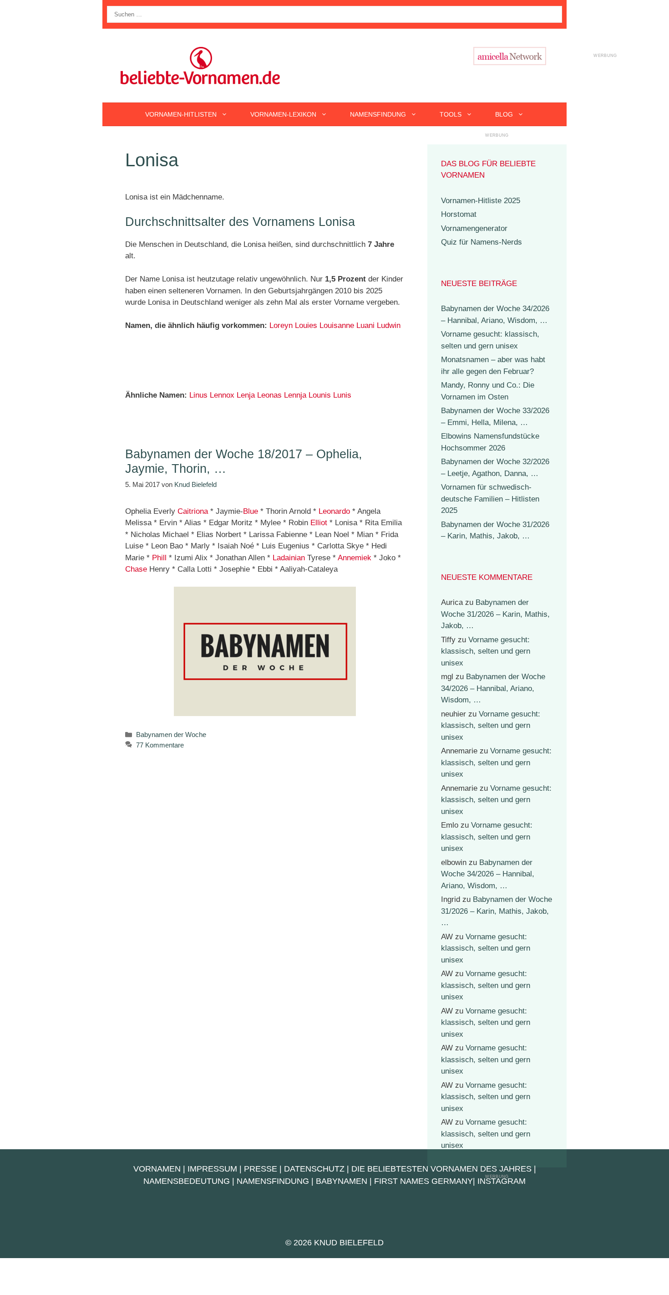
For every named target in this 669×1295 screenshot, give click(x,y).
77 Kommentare (160, 745)
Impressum (212, 1168)
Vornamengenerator (474, 228)
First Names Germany (423, 1181)
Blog (504, 114)
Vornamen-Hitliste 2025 (480, 200)
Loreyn (281, 325)
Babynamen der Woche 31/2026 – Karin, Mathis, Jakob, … (495, 614)
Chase (136, 569)
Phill (159, 557)
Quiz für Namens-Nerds (481, 242)
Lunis (342, 395)
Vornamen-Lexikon (283, 114)
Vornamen (157, 1168)
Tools (450, 114)
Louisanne (336, 325)
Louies (306, 325)
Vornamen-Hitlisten (181, 114)
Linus (198, 395)
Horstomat (458, 214)
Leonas (269, 395)
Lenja (246, 395)
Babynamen (341, 1181)
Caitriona (192, 511)
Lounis (320, 395)
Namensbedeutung (186, 1181)
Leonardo (334, 511)
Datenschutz (314, 1168)
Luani (365, 325)
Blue (250, 511)
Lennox (222, 395)
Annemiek (354, 557)
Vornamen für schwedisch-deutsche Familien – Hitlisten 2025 (490, 499)
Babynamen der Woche (171, 734)
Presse (260, 1168)
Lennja (295, 395)
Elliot (318, 522)
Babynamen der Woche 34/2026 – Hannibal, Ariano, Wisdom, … (493, 688)
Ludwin (388, 325)
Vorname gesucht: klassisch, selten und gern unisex (485, 651)
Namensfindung (378, 114)
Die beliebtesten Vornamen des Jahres (441, 1168)
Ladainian (289, 557)
